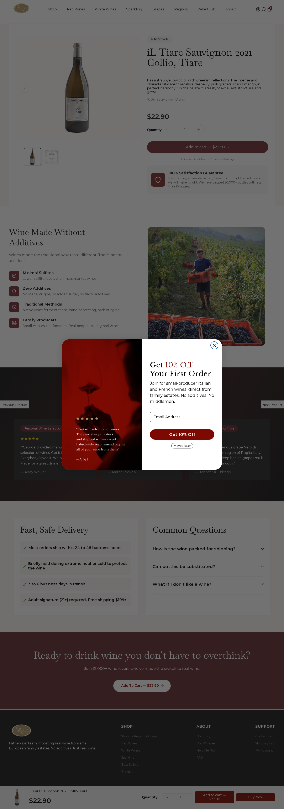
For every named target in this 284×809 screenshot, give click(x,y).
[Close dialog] (214, 345)
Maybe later (182, 446)
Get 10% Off (182, 434)
